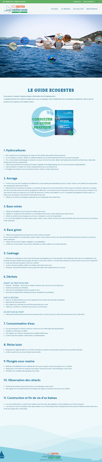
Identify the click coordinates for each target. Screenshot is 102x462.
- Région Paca (9, 1)
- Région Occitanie (19, 1)
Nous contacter (89, 1)
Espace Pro (77, 1)
